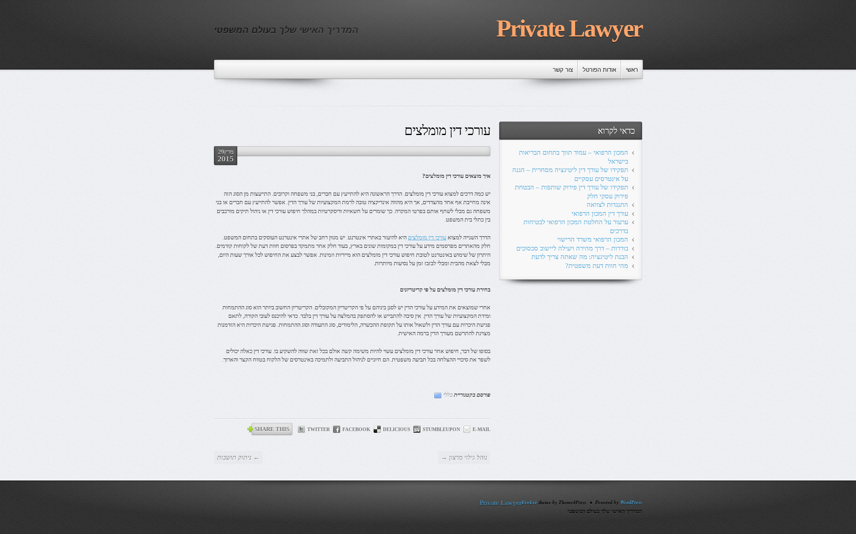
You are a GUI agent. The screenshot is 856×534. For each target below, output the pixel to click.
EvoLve (529, 502)
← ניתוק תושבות (238, 457)
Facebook (356, 429)
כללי (448, 394)
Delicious (396, 429)
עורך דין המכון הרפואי (600, 213)
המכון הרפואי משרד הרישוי (592, 239)
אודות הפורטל (599, 69)
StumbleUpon (441, 429)
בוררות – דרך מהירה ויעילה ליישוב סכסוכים (572, 248)
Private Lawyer (569, 28)
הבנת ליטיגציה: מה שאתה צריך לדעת (579, 256)
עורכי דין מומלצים (427, 237)
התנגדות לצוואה (607, 204)
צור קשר (563, 69)
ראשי (632, 69)
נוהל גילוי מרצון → (464, 457)
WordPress (631, 502)
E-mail (481, 429)
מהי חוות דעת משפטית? (596, 265)
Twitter (318, 429)
